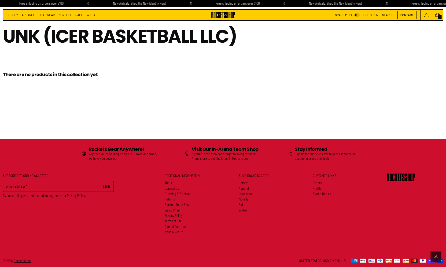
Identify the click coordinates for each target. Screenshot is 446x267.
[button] (388, 15)
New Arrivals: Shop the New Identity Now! (139, 3)
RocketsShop (22, 261)
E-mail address (16, 186)
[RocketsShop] (401, 177)
